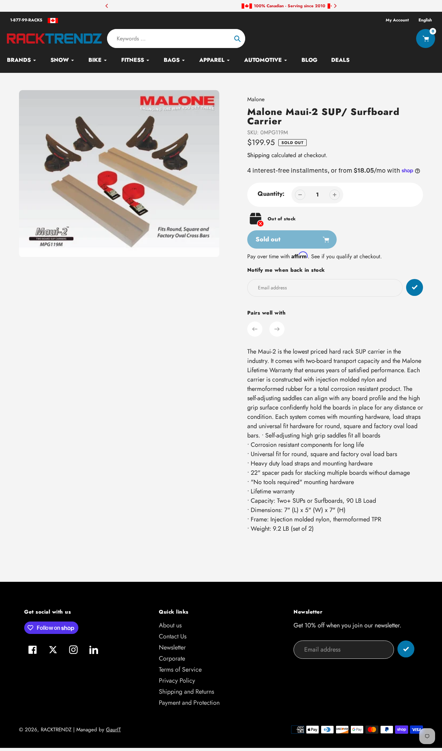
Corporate (172, 658)
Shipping (258, 155)
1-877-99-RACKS (26, 20)
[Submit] (405, 649)
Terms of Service (180, 669)
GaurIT (113, 729)
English (425, 20)
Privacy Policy (177, 680)
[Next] (335, 5)
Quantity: (271, 193)
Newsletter (172, 647)
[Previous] (107, 5)
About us (170, 625)
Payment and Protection (189, 702)
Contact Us (172, 636)
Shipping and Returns (186, 691)
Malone (256, 99)
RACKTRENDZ (56, 729)
